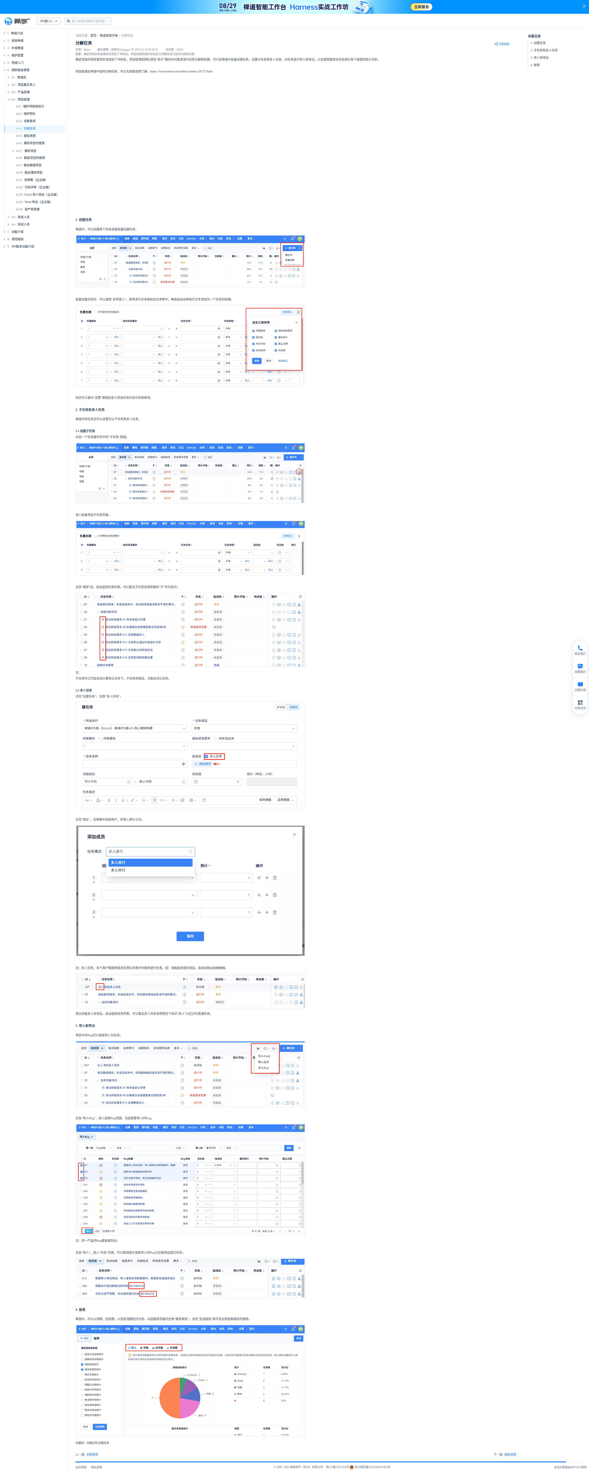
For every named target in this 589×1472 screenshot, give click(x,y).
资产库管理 (32, 209)
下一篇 (505, 1454)
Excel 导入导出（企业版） (42, 194)
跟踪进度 (30, 135)
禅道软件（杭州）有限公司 (306, 1467)
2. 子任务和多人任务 (544, 50)
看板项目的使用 (34, 157)
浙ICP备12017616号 (337, 1467)
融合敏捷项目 (33, 165)
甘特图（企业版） (36, 180)
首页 (93, 35)
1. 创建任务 (538, 43)
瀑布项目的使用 (34, 143)
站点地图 (81, 1467)
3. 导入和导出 (540, 57)
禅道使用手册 (109, 35)
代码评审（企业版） (38, 187)
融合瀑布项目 (34, 172)
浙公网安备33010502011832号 (372, 1467)
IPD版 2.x (46, 21)
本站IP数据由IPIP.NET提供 (570, 1467)
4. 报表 (535, 65)
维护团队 (30, 113)
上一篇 (86, 1454)
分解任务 (30, 128)
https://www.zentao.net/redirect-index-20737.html (181, 71)
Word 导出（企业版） (39, 202)
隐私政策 (96, 1467)
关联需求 (30, 121)
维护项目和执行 (33, 106)
